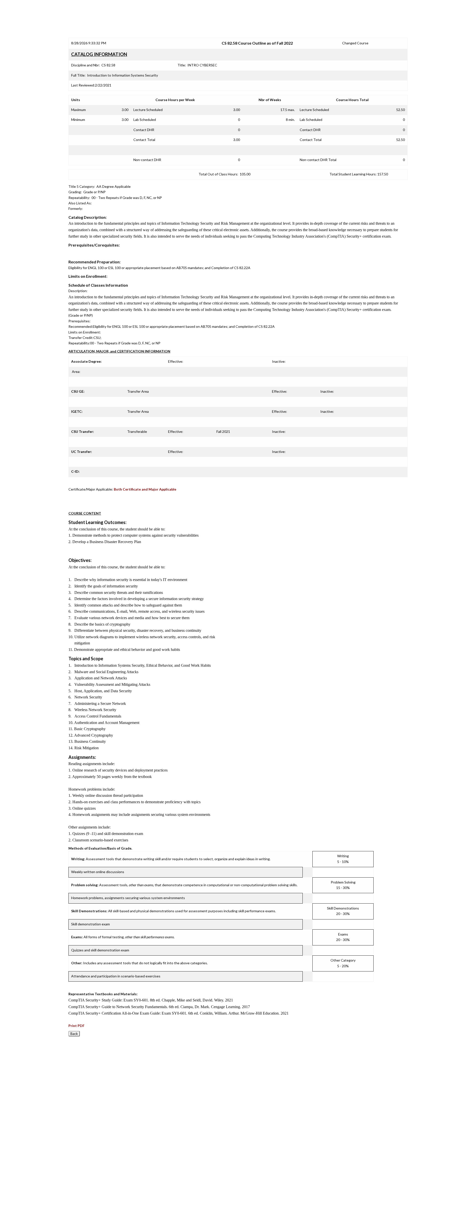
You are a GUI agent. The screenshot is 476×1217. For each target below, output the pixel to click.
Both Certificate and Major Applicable (145, 489)
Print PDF (76, 1025)
